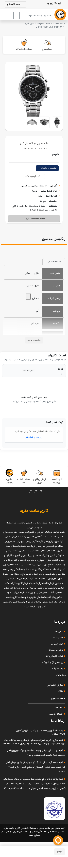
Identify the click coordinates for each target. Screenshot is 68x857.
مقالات (60, 691)
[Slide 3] (32, 122)
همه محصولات (43, 23)
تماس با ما (59, 632)
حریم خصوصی (57, 644)
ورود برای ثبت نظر (34, 437)
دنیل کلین (29, 23)
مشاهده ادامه (34, 340)
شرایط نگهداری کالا (55, 656)
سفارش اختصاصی (55, 685)
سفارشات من (58, 708)
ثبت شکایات (58, 669)
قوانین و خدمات (56, 650)
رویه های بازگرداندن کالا (53, 662)
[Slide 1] (57, 122)
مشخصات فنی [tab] (54, 262)
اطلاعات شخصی (56, 714)
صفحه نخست (59, 23)
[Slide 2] (45, 122)
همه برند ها (58, 638)
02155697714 (54, 4)
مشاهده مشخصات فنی (35, 218)
